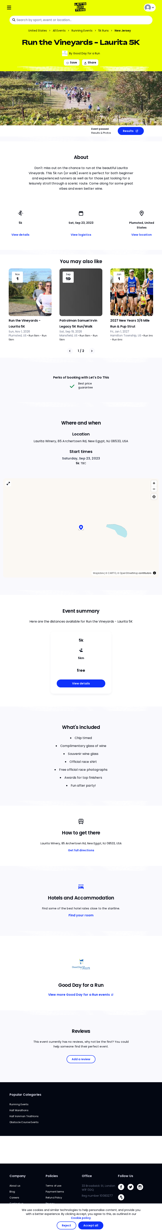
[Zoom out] (154, 489)
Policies (52, 1176)
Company (17, 1176)
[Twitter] (132, 1191)
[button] (81, 528)
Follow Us (125, 1176)
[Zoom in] (154, 483)
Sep (68, 274)
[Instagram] (141, 1191)
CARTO (112, 573)
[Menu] (31, 7)
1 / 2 (81, 351)
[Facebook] (122, 1191)
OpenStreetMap (129, 573)
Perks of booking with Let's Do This (81, 377)
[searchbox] (81, 20)
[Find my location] (154, 497)
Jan (119, 274)
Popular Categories (25, 1094)
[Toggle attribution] (154, 573)
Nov (17, 274)
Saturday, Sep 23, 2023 (81, 458)
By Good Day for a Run (84, 53)
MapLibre (98, 573)
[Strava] (122, 1201)
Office (87, 1176)
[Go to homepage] (81, 7)
